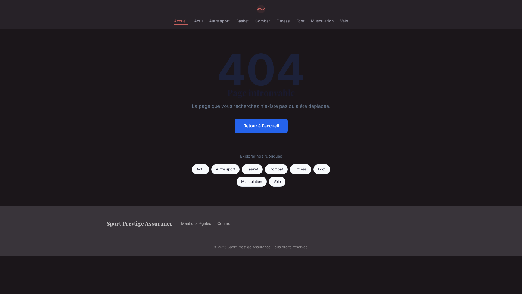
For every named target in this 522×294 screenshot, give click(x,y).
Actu (198, 21)
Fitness (283, 21)
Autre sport (219, 21)
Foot (300, 21)
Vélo (344, 21)
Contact (224, 223)
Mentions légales (196, 223)
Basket (242, 21)
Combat (262, 21)
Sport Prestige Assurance (139, 223)
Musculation (322, 21)
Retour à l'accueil (261, 125)
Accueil (181, 21)
